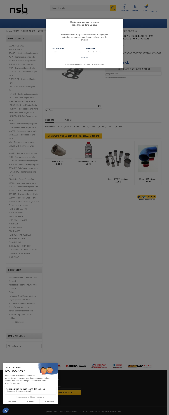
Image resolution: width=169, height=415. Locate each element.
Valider (84, 57)
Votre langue (90, 48)
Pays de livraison (58, 48)
